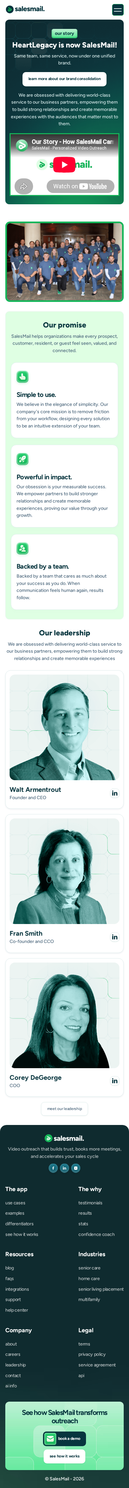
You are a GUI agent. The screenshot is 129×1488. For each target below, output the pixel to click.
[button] (118, 10)
